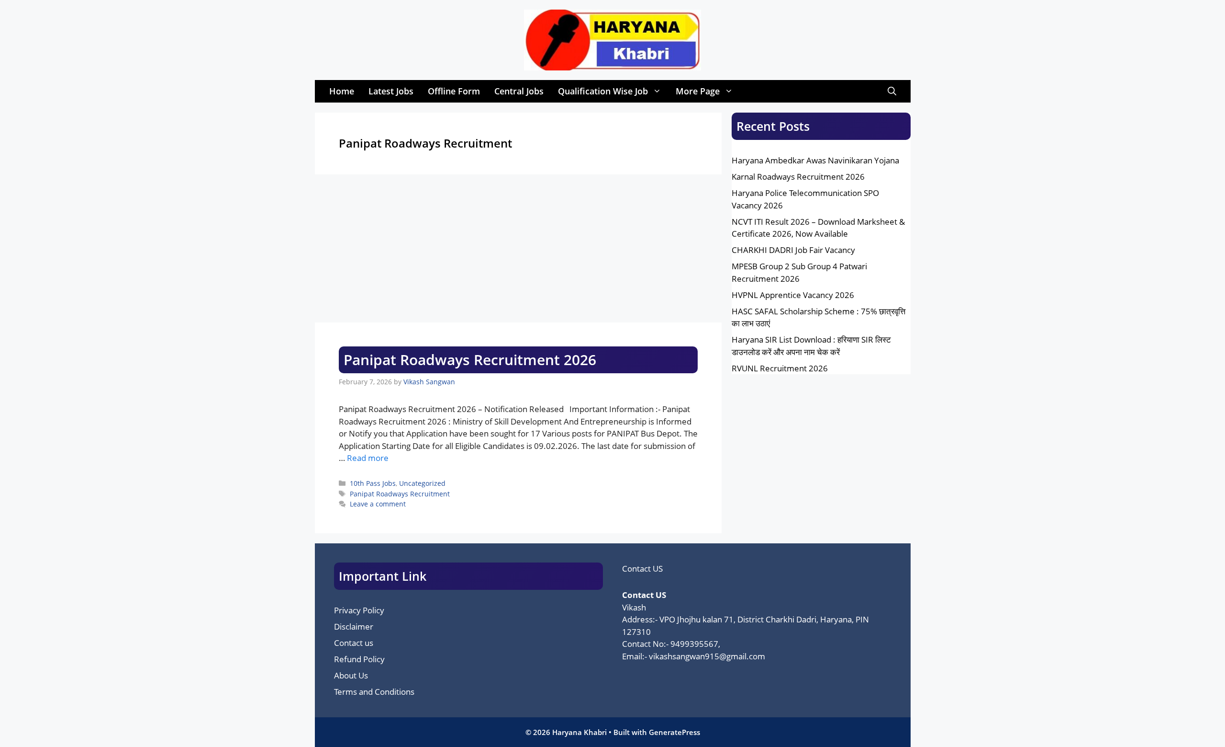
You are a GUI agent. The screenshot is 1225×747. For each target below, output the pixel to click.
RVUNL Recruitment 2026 (780, 368)
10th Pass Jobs (373, 483)
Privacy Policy (359, 610)
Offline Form (454, 91)
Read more (368, 457)
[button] (891, 91)
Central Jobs (519, 91)
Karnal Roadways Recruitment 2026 (798, 176)
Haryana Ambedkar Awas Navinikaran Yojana (815, 160)
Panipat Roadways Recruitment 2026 (470, 359)
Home (341, 91)
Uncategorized (422, 483)
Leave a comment (378, 503)
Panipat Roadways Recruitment (400, 493)
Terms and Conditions (374, 691)
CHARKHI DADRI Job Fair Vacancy (793, 249)
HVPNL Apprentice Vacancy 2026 (793, 294)
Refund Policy (359, 659)
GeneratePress (674, 732)
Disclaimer (353, 626)
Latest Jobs (390, 91)
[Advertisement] (518, 251)
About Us (351, 675)
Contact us (353, 642)
